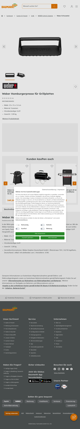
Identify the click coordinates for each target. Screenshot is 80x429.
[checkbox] (18, 225)
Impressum (61, 189)
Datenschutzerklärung (49, 189)
